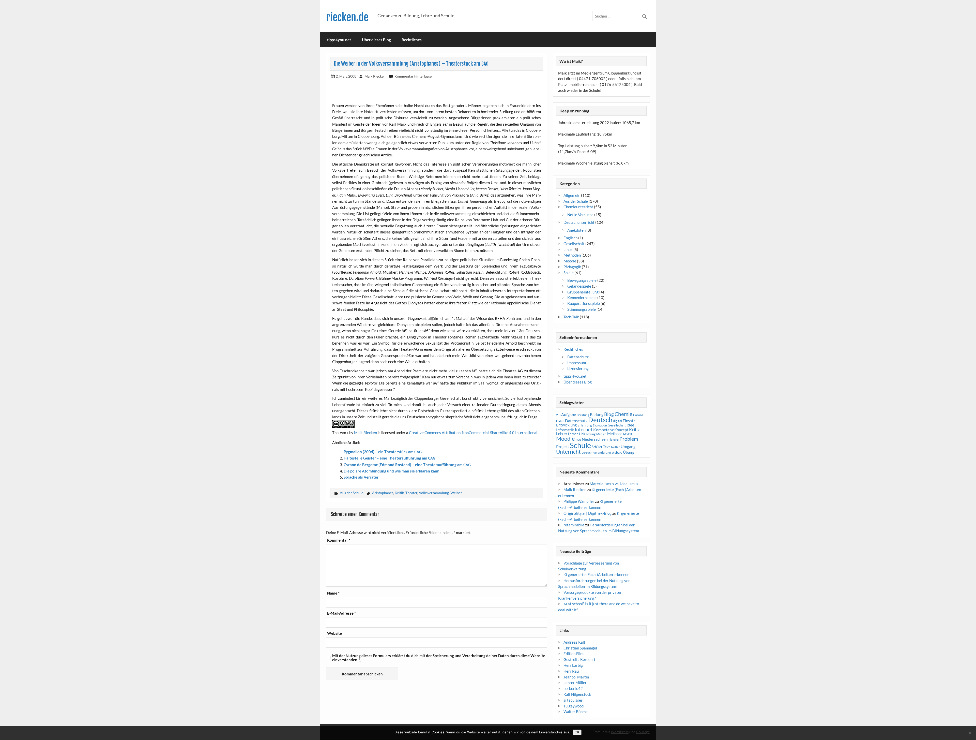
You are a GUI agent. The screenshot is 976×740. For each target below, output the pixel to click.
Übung (628, 452)
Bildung (596, 414)
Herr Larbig (573, 665)
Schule (580, 445)
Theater (411, 493)
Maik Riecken (375, 76)
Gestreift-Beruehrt (579, 659)
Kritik (399, 493)
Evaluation (600, 425)
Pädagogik (572, 266)
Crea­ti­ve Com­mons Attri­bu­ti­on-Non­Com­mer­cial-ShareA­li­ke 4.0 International (473, 432)
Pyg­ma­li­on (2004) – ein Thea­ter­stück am (383, 451)
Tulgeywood (573, 706)
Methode (614, 433)
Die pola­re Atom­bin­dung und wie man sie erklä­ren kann (391, 471)
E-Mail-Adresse (341, 613)
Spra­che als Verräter (361, 477)
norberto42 (573, 688)
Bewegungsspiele (582, 280)
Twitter (615, 447)
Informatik (565, 429)
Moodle (569, 261)
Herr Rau (571, 671)
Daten (560, 421)
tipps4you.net (339, 39)
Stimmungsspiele (581, 309)
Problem (628, 439)
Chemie (623, 414)
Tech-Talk (571, 317)
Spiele (568, 272)
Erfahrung (584, 425)
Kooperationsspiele (583, 303)
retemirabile (573, 525)
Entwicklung (566, 425)
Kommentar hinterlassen (414, 76)
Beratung (583, 415)
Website (334, 633)
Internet (583, 429)
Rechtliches (412, 39)
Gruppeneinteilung (583, 292)
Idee (630, 425)
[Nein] (969, 732)
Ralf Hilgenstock (577, 694)
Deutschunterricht (578, 222)
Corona (638, 415)
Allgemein (571, 195)
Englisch (570, 237)
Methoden (572, 255)
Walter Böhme (575, 711)
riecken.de (347, 17)
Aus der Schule (351, 493)
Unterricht (568, 451)
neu (578, 439)
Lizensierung (578, 368)
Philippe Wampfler (578, 501)
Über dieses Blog (376, 39)
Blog (609, 414)
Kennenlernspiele (582, 297)
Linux (568, 249)
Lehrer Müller (575, 682)
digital (617, 421)
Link (582, 434)
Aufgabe (568, 414)
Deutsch (600, 419)
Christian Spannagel (580, 648)
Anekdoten (576, 230)
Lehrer (561, 434)
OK (577, 732)
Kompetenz (603, 429)
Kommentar (338, 540)
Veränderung (602, 452)
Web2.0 (617, 452)
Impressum (576, 362)
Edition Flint (573, 653)
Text (606, 447)
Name (333, 593)
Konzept (621, 430)
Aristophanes (382, 493)
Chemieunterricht (578, 206)
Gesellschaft (574, 243)
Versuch (587, 452)
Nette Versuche (580, 214)
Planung (613, 439)
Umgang (628, 446)
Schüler (597, 447)
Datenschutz (578, 356)
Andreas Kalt (574, 642)
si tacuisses (573, 700)
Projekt (562, 446)
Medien (601, 434)
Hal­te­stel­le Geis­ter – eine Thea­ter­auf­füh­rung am (389, 458)
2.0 (558, 415)
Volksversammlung (434, 493)
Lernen (573, 434)
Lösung (591, 434)
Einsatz (629, 421)
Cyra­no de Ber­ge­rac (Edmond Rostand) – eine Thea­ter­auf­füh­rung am (407, 464)
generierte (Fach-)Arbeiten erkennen (596, 574)
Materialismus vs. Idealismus (614, 483)
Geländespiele (579, 286)
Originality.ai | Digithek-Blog (587, 513)
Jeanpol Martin (576, 677)
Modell (627, 434)
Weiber (456, 493)
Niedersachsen (595, 439)
